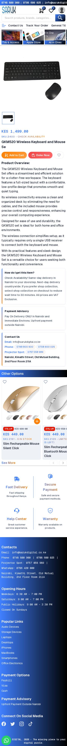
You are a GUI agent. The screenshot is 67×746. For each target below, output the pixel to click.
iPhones (6, 647)
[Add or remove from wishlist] (59, 155)
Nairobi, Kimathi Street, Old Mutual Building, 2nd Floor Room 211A (27, 575)
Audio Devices (10, 626)
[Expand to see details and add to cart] (37, 421)
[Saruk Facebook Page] (3, 724)
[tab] (8, 118)
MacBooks (7, 652)
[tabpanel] (33, 79)
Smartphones (9, 658)
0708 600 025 (32, 2)
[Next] (63, 463)
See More (8, 463)
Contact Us (15, 25)
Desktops (7, 642)
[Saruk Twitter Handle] (12, 724)
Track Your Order (37, 25)
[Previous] (53, 463)
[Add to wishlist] (5, 382)
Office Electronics (12, 663)
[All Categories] (3, 25)
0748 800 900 (10, 2)
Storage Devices (11, 632)
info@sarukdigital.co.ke (29, 552)
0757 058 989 (35, 562)
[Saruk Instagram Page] (21, 724)
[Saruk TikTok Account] (30, 724)
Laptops (6, 637)
